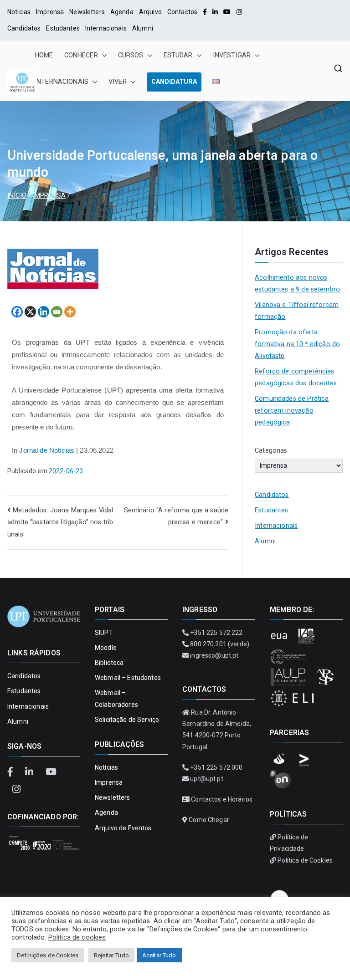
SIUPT (104, 632)
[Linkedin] (43, 311)
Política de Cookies (305, 860)
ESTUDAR (178, 55)
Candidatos (24, 28)
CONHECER (81, 55)
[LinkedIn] (215, 11)
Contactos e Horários (221, 799)
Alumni (142, 28)
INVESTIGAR (232, 55)
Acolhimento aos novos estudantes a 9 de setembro (297, 283)
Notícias (106, 767)
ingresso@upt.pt (214, 655)
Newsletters (87, 11)
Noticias (19, 11)
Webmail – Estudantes (128, 677)
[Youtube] (227, 11)
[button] (102, 55)
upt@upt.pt (206, 778)
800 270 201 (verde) (219, 644)
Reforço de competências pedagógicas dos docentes (295, 377)
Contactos (182, 11)
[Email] (56, 311)
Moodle (106, 647)
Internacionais (106, 28)
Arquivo (150, 11)
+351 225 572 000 (216, 767)
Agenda (122, 11)
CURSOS (131, 55)
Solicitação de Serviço (127, 719)
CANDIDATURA (174, 82)
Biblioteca (109, 662)
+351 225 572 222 (216, 632)
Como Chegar (209, 819)
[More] (70, 311)
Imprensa (50, 11)
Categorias (271, 451)
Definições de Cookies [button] (47, 955)
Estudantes (62, 28)
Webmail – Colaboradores (116, 698)
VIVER (117, 82)
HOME (44, 55)
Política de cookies (77, 937)
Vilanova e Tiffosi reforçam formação (297, 311)
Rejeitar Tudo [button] (111, 955)
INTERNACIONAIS (61, 82)
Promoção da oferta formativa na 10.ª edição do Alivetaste (297, 344)
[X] (30, 311)
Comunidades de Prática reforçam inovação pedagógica (292, 410)
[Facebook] (205, 11)
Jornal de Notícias (46, 450)
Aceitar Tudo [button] (159, 955)
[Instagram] (239, 11)
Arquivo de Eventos (123, 828)
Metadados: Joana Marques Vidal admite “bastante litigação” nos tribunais (60, 522)
